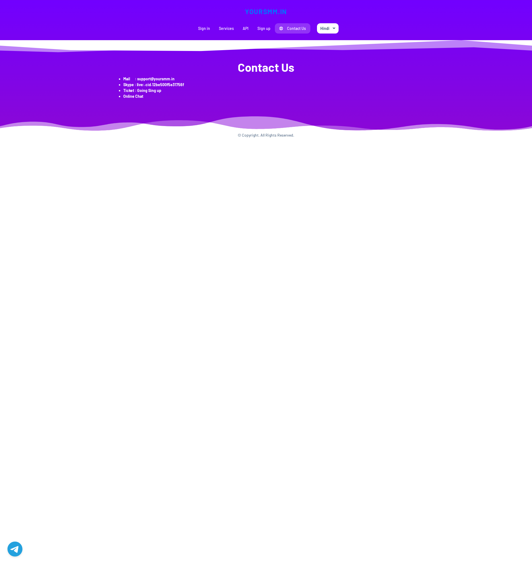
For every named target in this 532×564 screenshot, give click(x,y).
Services (226, 28)
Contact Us (296, 28)
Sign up (263, 28)
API (246, 28)
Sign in (204, 28)
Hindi (324, 28)
